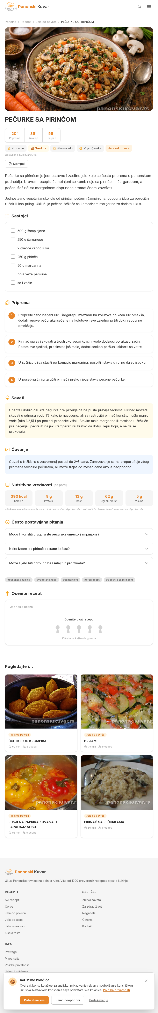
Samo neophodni (68, 1000)
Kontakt (87, 926)
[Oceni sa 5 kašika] (100, 629)
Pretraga (11, 952)
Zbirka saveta (91, 900)
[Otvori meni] (149, 6)
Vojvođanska (92, 148)
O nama (87, 919)
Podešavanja (98, 1000)
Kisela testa (12, 933)
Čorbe (9, 906)
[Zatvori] (146, 981)
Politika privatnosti (17, 965)
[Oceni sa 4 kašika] (90, 629)
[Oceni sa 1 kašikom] (58, 629)
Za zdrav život (92, 906)
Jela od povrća (119, 148)
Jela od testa (14, 919)
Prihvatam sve (34, 1000)
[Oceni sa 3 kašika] (79, 629)
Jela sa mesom (15, 926)
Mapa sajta (12, 958)
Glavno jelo (65, 148)
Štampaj (19, 163)
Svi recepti (12, 900)
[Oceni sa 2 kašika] (68, 629)
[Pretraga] (139, 6)
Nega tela (88, 913)
